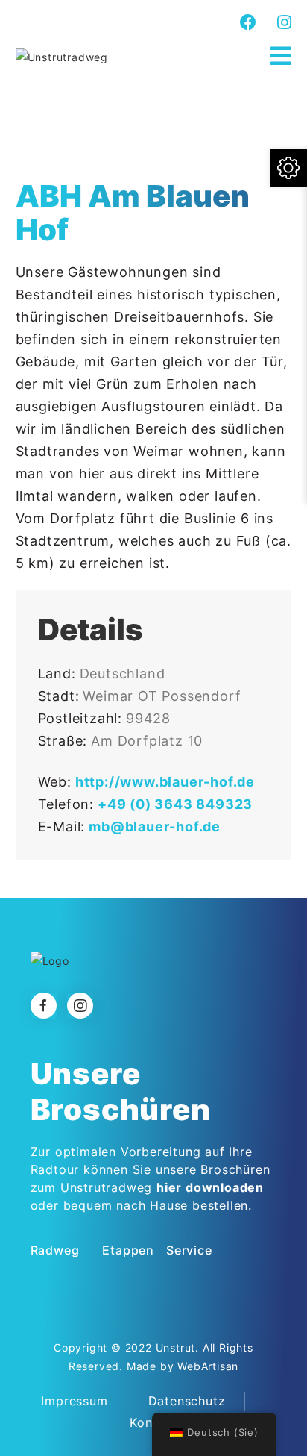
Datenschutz (187, 1400)
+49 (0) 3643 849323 (175, 804)
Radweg (55, 1250)
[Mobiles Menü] (281, 56)
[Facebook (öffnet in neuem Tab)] (248, 22)
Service (189, 1250)
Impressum (74, 1400)
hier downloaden (210, 1187)
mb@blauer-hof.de (155, 826)
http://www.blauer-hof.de (165, 782)
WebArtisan (207, 1366)
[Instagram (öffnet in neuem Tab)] (282, 22)
